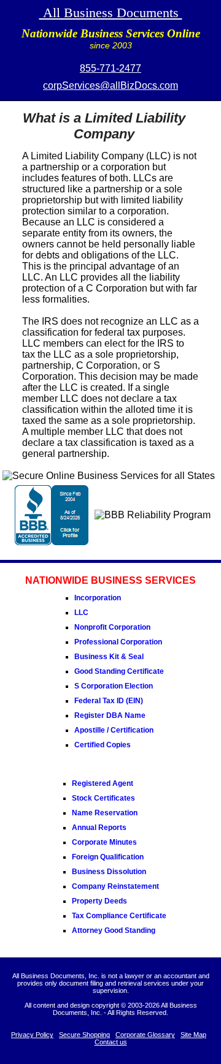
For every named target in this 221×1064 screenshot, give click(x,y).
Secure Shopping (84, 1034)
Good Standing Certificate (119, 671)
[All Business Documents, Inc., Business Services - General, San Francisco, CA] (51, 542)
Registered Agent (102, 783)
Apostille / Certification (113, 730)
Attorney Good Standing (113, 930)
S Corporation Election (113, 686)
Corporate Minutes (104, 842)
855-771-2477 (110, 68)
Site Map (193, 1034)
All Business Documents (110, 12)
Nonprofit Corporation (112, 627)
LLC (81, 612)
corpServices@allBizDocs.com (110, 85)
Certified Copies (102, 745)
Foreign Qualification (108, 857)
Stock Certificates (103, 798)
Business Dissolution (109, 871)
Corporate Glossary (145, 1034)
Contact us (111, 1042)
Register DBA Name (109, 715)
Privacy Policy (32, 1034)
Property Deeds (99, 901)
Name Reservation (105, 813)
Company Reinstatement (115, 886)
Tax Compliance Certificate (119, 915)
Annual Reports (99, 827)
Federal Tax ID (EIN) (108, 700)
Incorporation (97, 598)
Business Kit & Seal (109, 656)
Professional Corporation (118, 642)
